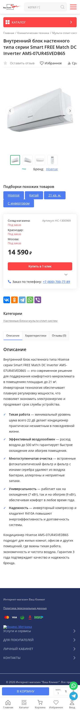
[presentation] (10, 110)
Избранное (53, 63)
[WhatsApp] (30, 300)
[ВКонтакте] (6, 300)
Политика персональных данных (25, 608)
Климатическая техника (33, 33)
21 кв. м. (54, 195)
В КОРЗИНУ (25, 691)
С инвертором (19, 203)
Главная (8, 33)
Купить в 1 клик (40, 266)
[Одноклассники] (14, 300)
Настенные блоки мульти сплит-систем (30, 321)
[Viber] (37, 300)
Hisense (52, 169)
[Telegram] (22, 300)
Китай (34, 195)
